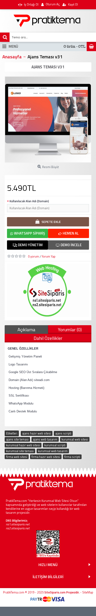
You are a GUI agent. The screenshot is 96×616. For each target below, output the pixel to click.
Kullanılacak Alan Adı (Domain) (29, 201)
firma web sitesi (16, 456)
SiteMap (87, 592)
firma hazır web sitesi (45, 456)
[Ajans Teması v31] (48, 119)
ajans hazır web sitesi (36, 433)
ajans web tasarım (45, 439)
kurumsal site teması (20, 451)
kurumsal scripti (54, 445)
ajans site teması (17, 439)
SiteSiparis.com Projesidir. (61, 592)
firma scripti (72, 456)
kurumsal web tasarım (53, 451)
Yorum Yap (48, 256)
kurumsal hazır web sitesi (23, 445)
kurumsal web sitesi (75, 439)
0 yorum (33, 256)
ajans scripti (63, 433)
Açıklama (26, 329)
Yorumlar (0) (70, 329)
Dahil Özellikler (48, 338)
